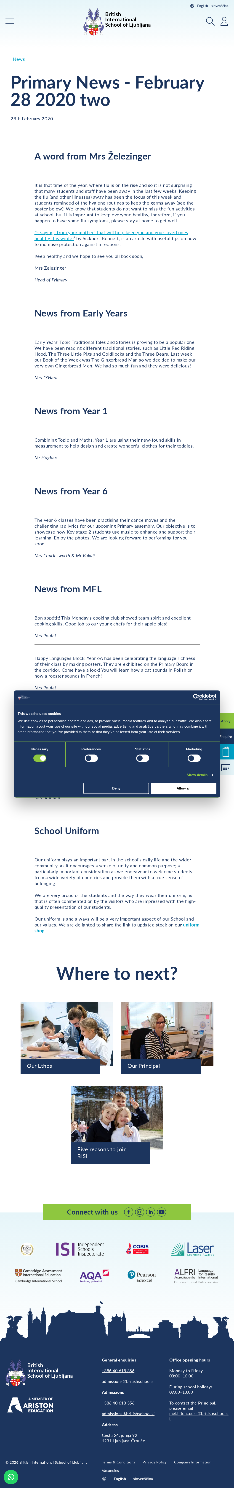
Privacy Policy (155, 1462)
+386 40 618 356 (118, 1370)
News (19, 59)
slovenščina (220, 6)
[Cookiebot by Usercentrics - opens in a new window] (196, 697)
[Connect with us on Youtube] (161, 1212)
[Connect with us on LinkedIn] (150, 1212)
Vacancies (110, 1470)
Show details (197, 775)
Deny (116, 788)
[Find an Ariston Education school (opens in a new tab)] (30, 1405)
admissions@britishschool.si (128, 1381)
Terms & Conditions (118, 1462)
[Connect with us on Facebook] (128, 1212)
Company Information (193, 1462)
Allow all (183, 788)
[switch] (91, 758)
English (202, 6)
